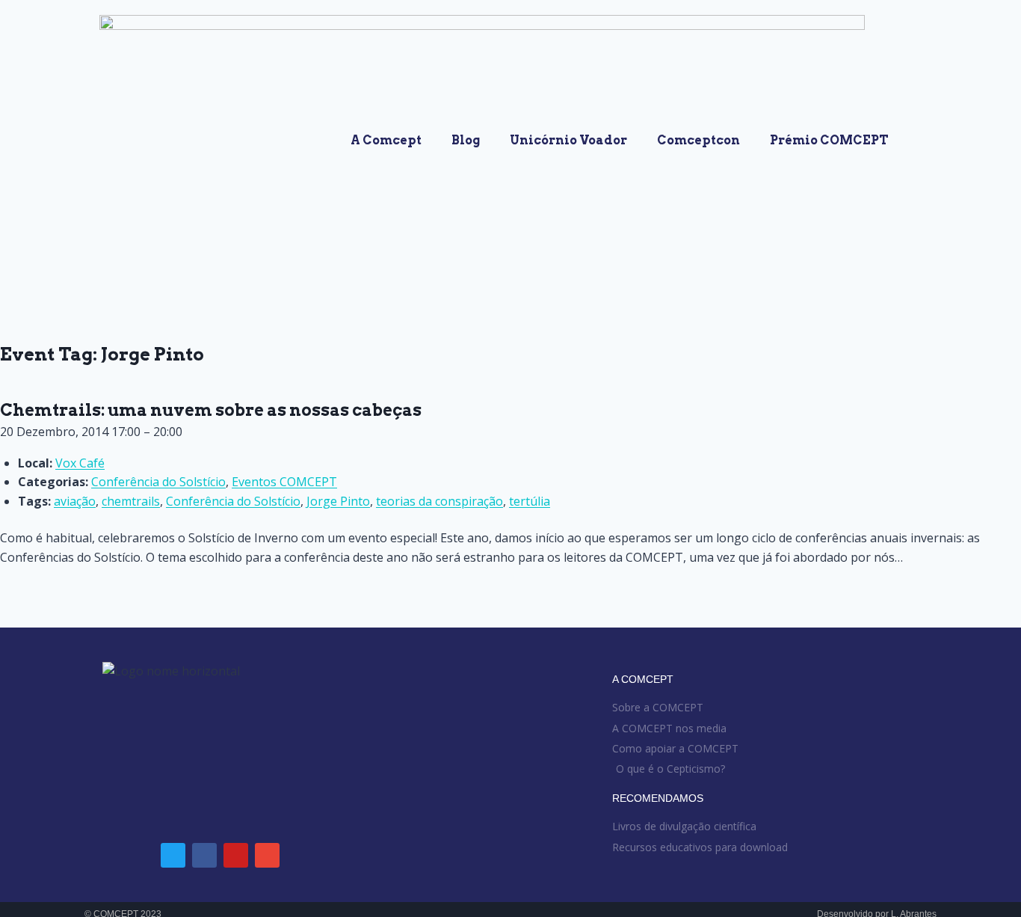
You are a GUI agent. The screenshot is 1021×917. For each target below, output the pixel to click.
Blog (465, 140)
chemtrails (131, 501)
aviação (75, 501)
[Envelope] (267, 855)
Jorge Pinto (338, 501)
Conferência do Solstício (158, 481)
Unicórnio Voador (568, 140)
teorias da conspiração (439, 501)
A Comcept (386, 140)
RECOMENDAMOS (657, 798)
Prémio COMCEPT (829, 140)
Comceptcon (698, 140)
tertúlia (529, 501)
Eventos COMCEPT (284, 481)
